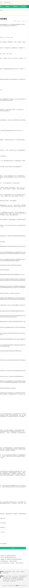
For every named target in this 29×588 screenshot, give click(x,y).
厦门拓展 (5, 579)
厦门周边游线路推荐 (22, 576)
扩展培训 (15, 6)
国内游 (7, 6)
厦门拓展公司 (22, 577)
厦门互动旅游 (6, 581)
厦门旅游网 (12, 581)
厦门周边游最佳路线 (18, 579)
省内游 (17, 571)
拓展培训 (22, 571)
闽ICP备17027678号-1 (22, 585)
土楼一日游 (14, 576)
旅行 (4, 576)
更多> (24, 553)
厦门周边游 (8, 576)
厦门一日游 (10, 579)
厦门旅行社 (5, 577)
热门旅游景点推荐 (7, 571)
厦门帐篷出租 (20, 578)
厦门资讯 (23, 6)
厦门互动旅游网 (6, 578)
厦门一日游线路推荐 (13, 577)
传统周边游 (5, 572)
